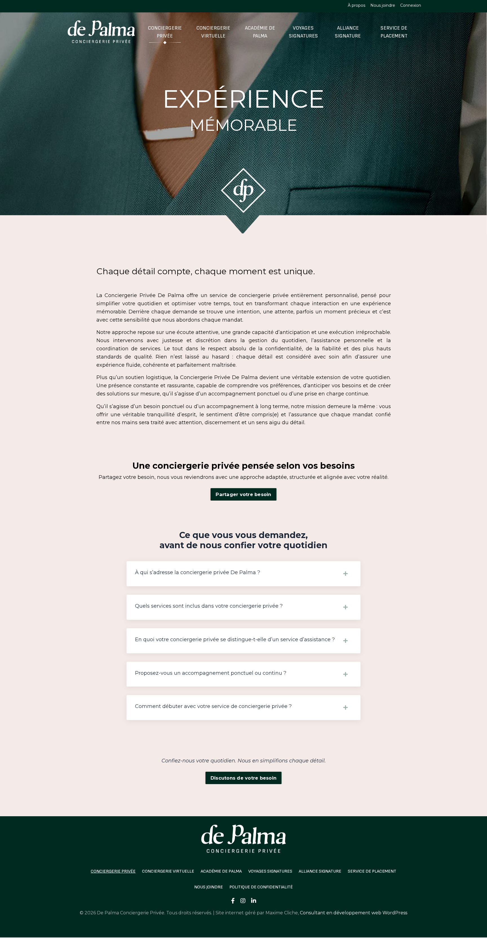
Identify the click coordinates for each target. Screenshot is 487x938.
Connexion (410, 5)
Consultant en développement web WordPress (353, 912)
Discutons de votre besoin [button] (243, 778)
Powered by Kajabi (243, 922)
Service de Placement (394, 32)
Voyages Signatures (303, 32)
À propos (356, 5)
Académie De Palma (260, 32)
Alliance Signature (348, 32)
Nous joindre (382, 5)
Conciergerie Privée (165, 32)
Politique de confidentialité (261, 887)
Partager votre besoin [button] (243, 494)
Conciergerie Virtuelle (213, 32)
